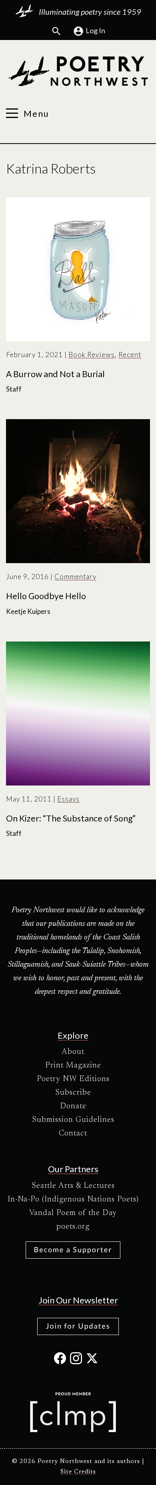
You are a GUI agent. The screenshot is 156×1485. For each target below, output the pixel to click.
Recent (129, 354)
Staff (14, 389)
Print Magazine (73, 1065)
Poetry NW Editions (73, 1079)
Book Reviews (91, 354)
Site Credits (78, 1472)
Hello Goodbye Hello (46, 596)
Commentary (75, 576)
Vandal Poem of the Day (73, 1213)
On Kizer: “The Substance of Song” (71, 818)
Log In (95, 30)
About (73, 1052)
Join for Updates (78, 1325)
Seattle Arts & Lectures (73, 1186)
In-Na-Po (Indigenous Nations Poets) (73, 1199)
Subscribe (73, 1093)
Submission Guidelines (73, 1120)
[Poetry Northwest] (78, 71)
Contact (73, 1133)
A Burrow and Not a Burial (55, 374)
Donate (73, 1106)
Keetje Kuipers (28, 611)
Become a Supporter (73, 1249)
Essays (68, 799)
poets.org (73, 1227)
